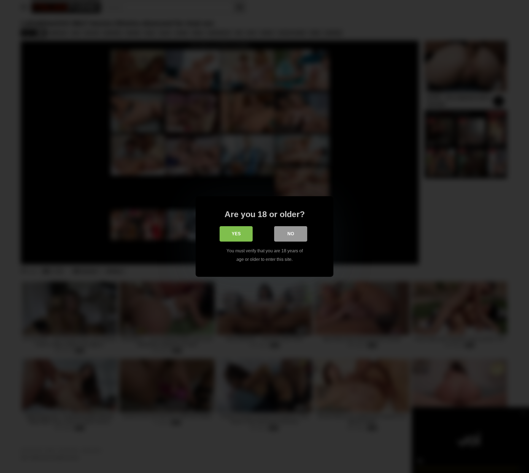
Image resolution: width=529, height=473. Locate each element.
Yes (236, 233)
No (290, 233)
